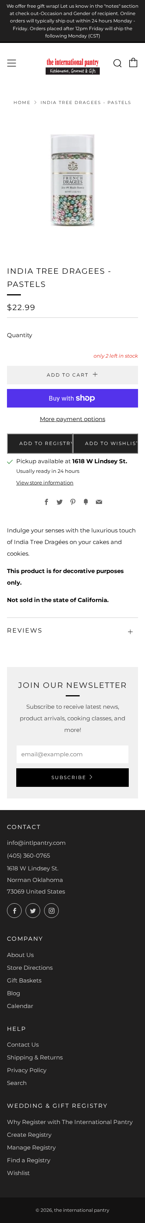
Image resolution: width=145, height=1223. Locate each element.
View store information (44, 483)
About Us (20, 955)
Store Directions (30, 967)
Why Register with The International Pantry (70, 1122)
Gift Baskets (24, 980)
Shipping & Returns (35, 1057)
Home (22, 102)
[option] (72, 180)
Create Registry (29, 1134)
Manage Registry (31, 1147)
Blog (13, 993)
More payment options (72, 419)
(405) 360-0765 (28, 855)
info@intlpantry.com (36, 842)
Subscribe (68, 777)
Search (17, 1083)
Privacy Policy (26, 1070)
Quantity (19, 335)
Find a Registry (28, 1160)
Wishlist (18, 1173)
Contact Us (23, 1044)
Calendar (20, 1006)
